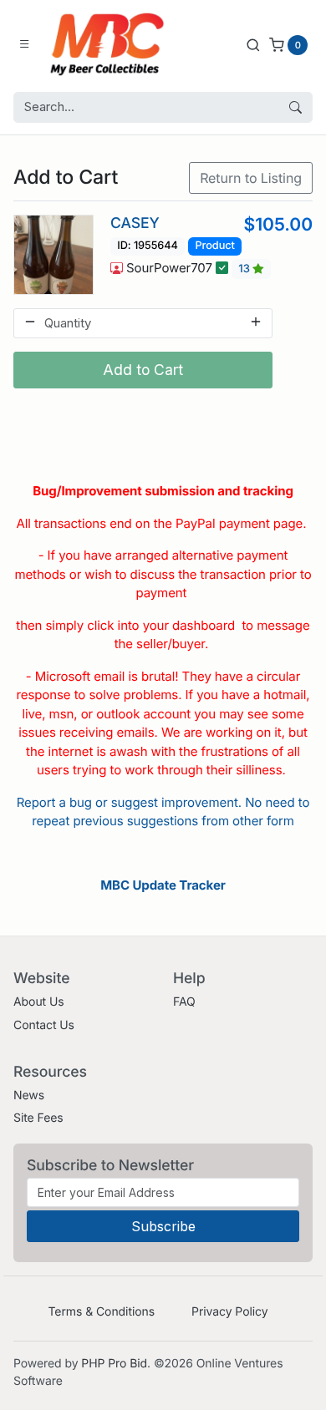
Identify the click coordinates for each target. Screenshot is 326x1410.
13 (245, 269)
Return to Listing (251, 178)
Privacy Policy (229, 1312)
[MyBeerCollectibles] (111, 44)
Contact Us (43, 1025)
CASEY (135, 223)
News (28, 1095)
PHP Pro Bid (114, 1364)
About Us (38, 1002)
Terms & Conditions (101, 1312)
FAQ (184, 1002)
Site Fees (38, 1118)
